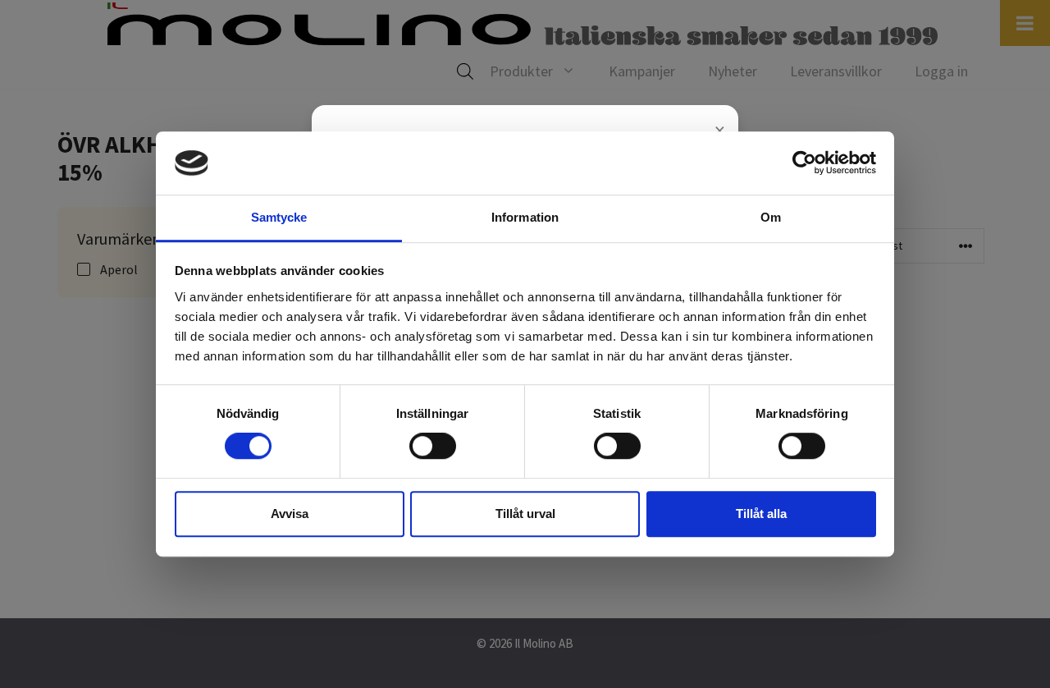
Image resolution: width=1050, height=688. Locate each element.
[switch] (432, 446)
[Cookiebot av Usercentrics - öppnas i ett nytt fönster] (804, 163)
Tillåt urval (525, 514)
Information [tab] (525, 217)
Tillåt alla (761, 514)
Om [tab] (770, 217)
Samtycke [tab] (279, 217)
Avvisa (289, 514)
